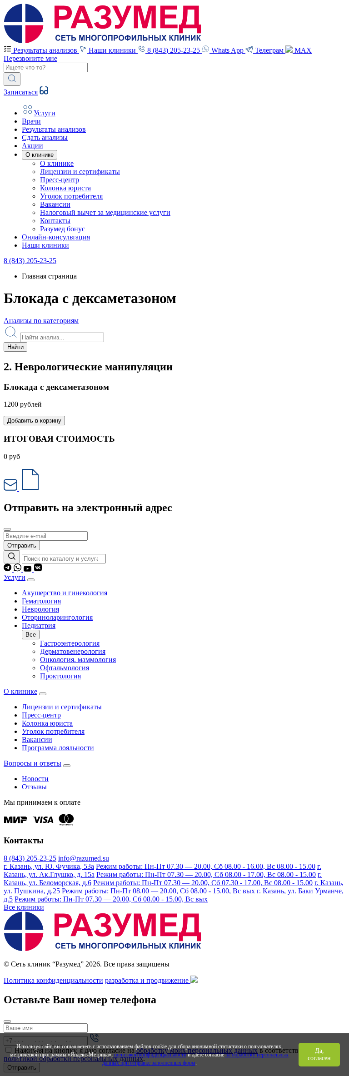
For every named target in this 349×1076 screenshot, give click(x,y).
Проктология (60, 676)
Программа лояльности (58, 748)
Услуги (14, 577)
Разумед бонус (62, 229)
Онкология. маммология (78, 659)
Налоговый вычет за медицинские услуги (105, 212)
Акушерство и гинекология (64, 593)
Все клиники (24, 907)
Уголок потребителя (71, 196)
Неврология (40, 609)
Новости (35, 778)
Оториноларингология (57, 617)
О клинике (57, 163)
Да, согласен (319, 1054)
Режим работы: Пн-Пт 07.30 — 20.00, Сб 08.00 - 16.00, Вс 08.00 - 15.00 (205, 866)
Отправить (21, 545)
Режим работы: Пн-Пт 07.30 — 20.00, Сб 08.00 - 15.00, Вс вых (111, 899)
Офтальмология (64, 668)
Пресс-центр (59, 180)
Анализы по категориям (41, 320)
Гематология (41, 601)
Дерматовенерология (72, 651)
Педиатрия (38, 625)
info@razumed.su (83, 858)
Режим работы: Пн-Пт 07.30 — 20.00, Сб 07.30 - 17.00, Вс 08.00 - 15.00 (203, 883)
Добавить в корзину (34, 420)
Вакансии (55, 204)
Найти (15, 347)
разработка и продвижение (147, 980)
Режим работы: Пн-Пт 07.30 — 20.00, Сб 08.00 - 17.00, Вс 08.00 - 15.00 (206, 874)
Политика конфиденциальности (53, 980)
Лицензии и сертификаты (80, 171)
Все (30, 634)
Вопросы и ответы (32, 763)
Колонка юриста (65, 188)
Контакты (55, 220)
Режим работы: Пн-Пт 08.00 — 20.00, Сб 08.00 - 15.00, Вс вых (158, 891)
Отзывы (34, 787)
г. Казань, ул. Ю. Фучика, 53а (49, 866)
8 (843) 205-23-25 (30, 260)
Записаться (21, 92)
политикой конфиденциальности (150, 1054)
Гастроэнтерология (70, 643)
